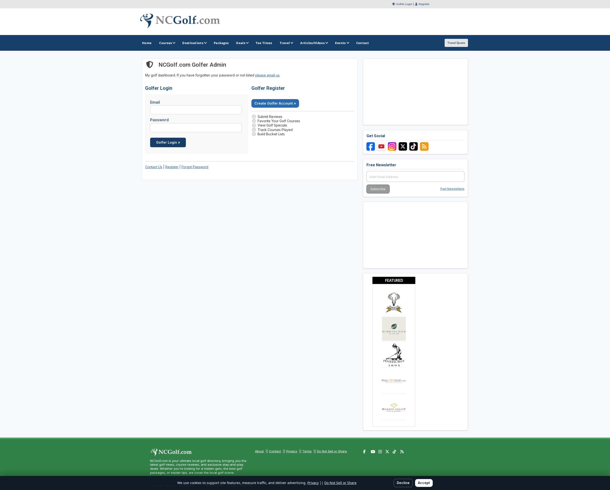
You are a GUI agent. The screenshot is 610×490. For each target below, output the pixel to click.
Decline (403, 483)
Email (155, 102)
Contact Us (153, 167)
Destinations (192, 43)
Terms (307, 451)
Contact (275, 451)
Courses (165, 43)
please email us (267, 75)
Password (159, 119)
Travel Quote (456, 43)
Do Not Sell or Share (332, 451)
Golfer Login (404, 4)
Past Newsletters (452, 189)
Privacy (291, 451)
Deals (240, 43)
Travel (285, 43)
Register (424, 4)
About (259, 451)
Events (340, 43)
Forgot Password (195, 167)
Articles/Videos (312, 43)
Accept (424, 483)
